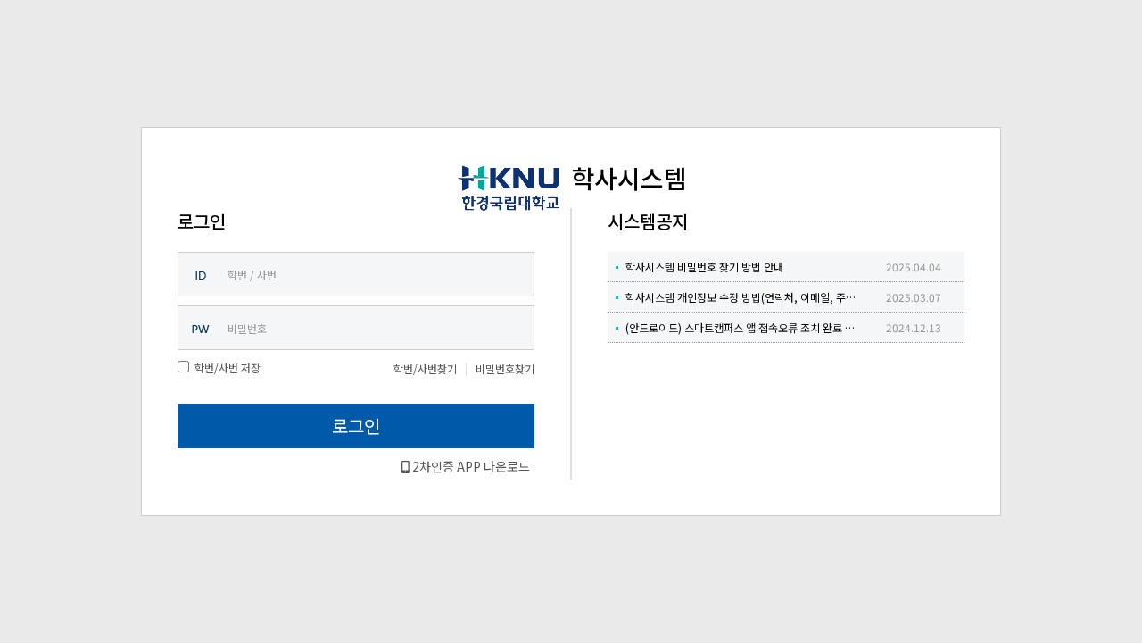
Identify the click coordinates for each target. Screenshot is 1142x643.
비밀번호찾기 (505, 368)
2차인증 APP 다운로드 (470, 466)
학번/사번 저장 (227, 367)
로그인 (356, 425)
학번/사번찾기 (425, 368)
